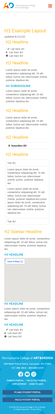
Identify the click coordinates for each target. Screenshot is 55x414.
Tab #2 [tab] (11, 221)
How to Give (36, 384)
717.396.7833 (18, 367)
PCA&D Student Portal (27, 392)
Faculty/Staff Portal (27, 399)
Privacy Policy (36, 409)
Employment (19, 384)
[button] (27, 146)
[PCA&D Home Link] (19, 5)
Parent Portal (15, 380)
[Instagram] (34, 374)
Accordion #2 (19, 145)
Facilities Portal (36, 380)
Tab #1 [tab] (11, 163)
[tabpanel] (27, 192)
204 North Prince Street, (27, 363)
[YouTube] (28, 374)
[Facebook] (21, 374)
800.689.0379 (36, 367)
